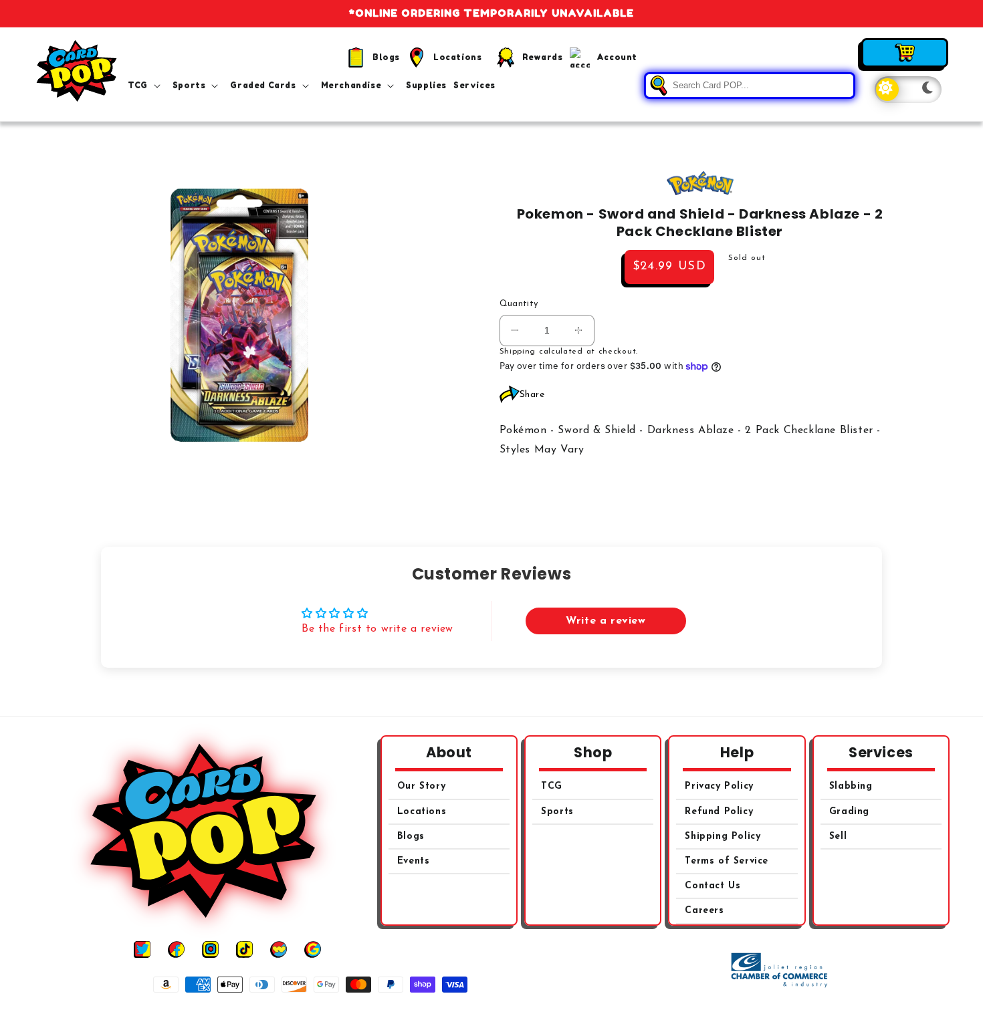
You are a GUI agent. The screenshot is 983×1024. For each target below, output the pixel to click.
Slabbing (851, 786)
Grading (849, 812)
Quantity (519, 303)
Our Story (421, 786)
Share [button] (532, 395)
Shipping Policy (722, 836)
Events (413, 861)
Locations (421, 812)
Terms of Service (726, 861)
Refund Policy (719, 812)
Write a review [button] (605, 621)
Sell (838, 836)
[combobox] (749, 85)
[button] (147, 85)
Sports (557, 812)
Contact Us (712, 886)
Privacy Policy (719, 786)
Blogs (411, 836)
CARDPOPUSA (506, 1009)
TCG (551, 786)
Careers (704, 911)
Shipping (518, 352)
